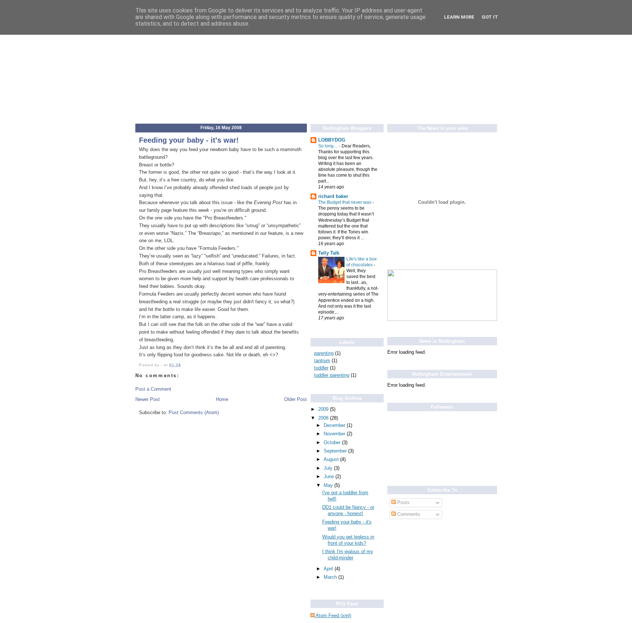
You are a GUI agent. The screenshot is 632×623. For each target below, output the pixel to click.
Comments (408, 514)
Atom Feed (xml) (333, 615)
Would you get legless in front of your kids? (348, 540)
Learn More (459, 17)
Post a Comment (153, 389)
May (329, 485)
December (335, 425)
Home (222, 399)
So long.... (328, 146)
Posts (403, 502)
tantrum (322, 360)
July (329, 468)
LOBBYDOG (331, 140)
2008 (324, 418)
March (331, 577)
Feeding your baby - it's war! (189, 140)
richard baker (333, 196)
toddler (321, 368)
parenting (324, 353)
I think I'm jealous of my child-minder (347, 554)
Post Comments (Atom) (194, 412)
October (333, 442)
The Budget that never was (345, 202)
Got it (490, 17)
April (329, 568)
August (332, 459)
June (329, 476)
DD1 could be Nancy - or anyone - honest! (348, 510)
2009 (324, 409)
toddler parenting (331, 375)
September (336, 451)
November (335, 433)
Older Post (295, 399)
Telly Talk (328, 253)
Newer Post (147, 399)
